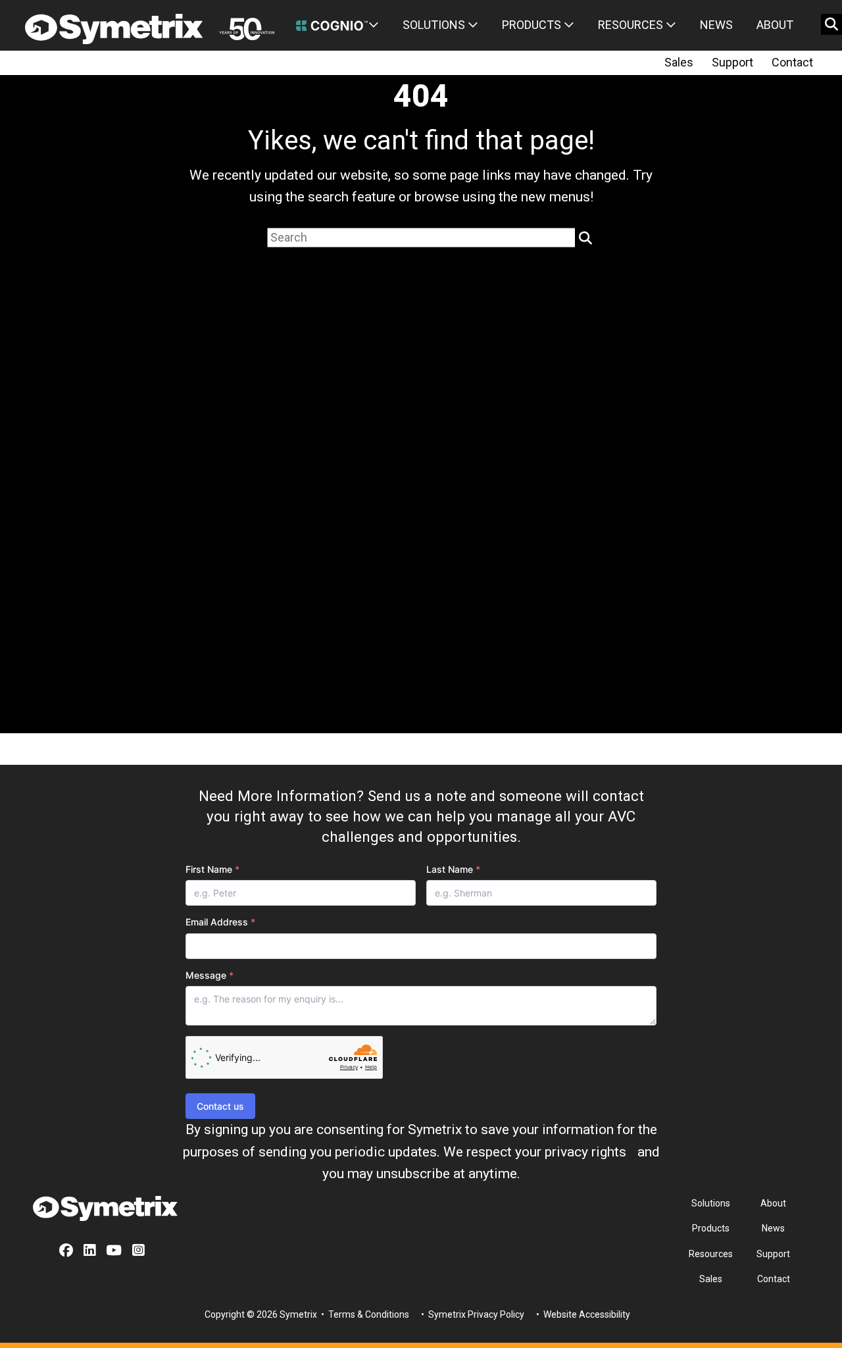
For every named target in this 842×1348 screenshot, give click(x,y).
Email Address (220, 921)
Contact (792, 62)
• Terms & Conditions (364, 1314)
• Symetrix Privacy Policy (471, 1314)
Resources (632, 25)
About (774, 25)
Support (732, 62)
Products (533, 25)
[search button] (831, 24)
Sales (678, 62)
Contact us (220, 1106)
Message (210, 975)
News (716, 25)
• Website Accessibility (582, 1314)
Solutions (435, 25)
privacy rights (585, 1152)
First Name (212, 869)
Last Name (453, 869)
